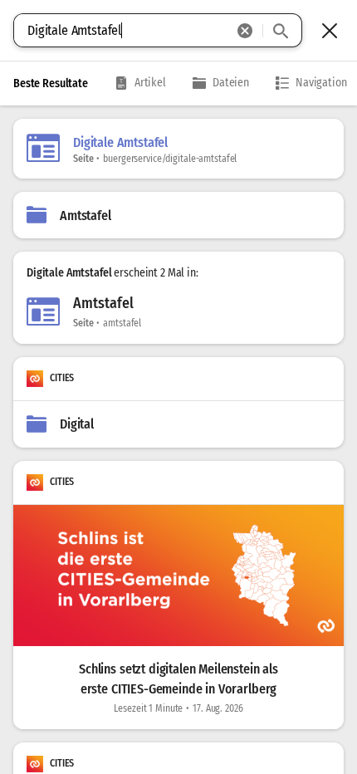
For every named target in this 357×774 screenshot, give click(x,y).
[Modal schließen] (329, 31)
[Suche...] (280, 30)
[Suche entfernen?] (244, 30)
